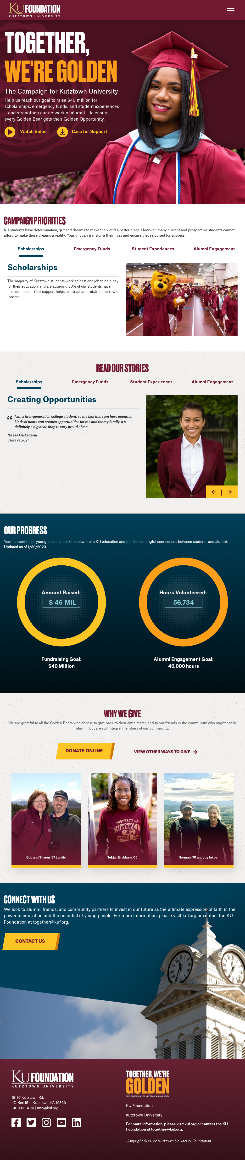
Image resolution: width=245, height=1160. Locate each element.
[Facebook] (19, 1122)
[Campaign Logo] (147, 1085)
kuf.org (189, 916)
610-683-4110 (22, 1108)
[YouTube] (64, 1122)
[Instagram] (49, 1122)
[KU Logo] (42, 1080)
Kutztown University (144, 1115)
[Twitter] (34, 1122)
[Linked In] (79, 1122)
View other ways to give (162, 752)
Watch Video (33, 132)
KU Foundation (139, 1105)
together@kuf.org (50, 922)
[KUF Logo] (34, 10)
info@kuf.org (47, 1108)
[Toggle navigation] (230, 10)
